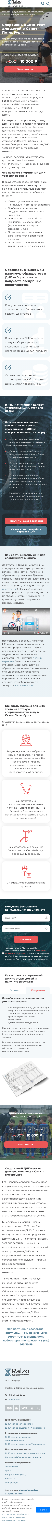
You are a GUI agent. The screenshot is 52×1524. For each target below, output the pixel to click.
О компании (11, 1466)
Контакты (10, 1478)
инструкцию (9, 589)
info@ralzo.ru (15, 1399)
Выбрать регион (14, 1493)
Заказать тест (26, 69)
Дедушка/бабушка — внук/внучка (23, 1457)
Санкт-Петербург (29, 1490)
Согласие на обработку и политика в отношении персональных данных (15, 1517)
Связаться (26, 939)
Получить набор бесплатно (26, 521)
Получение (38, 990)
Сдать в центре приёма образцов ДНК (26, 530)
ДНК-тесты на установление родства (25, 1453)
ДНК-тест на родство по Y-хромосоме (25, 1428)
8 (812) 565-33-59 (23, 685)
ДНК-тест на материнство (19, 1424)
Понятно (43, 1510)
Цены (8, 1470)
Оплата (14, 990)
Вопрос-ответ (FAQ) (15, 1474)
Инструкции (11, 1482)
